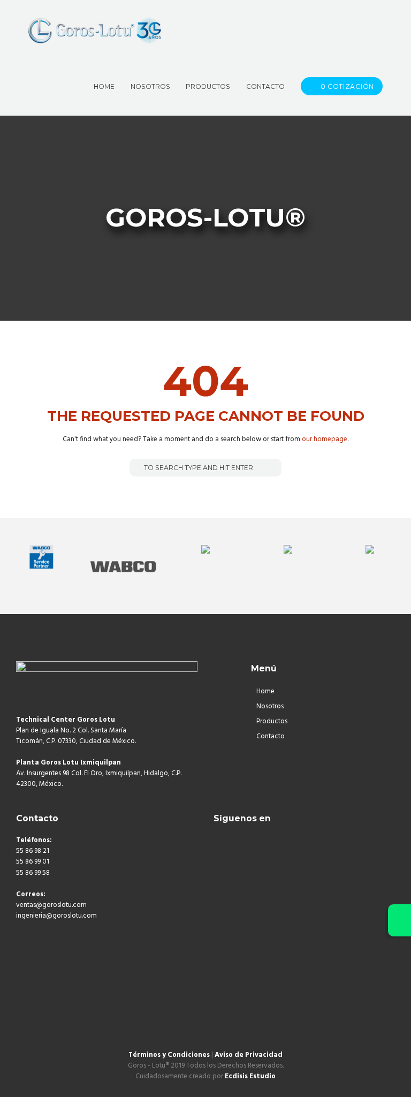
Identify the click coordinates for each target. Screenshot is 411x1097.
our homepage (324, 439)
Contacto (270, 736)
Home (265, 691)
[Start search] (137, 467)
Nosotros (270, 706)
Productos (271, 721)
